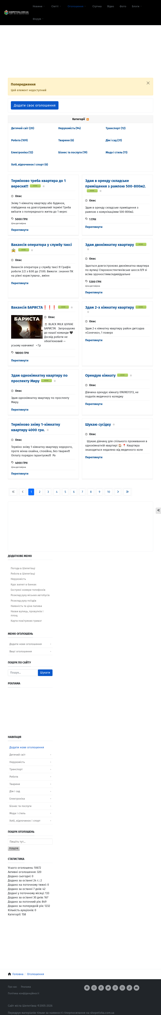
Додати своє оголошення (35, 105)
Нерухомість (69, 128)
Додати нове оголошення (25, 644)
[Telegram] (87, 988)
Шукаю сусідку (98, 424)
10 (108, 492)
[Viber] (94, 988)
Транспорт (115, 128)
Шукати (45, 672)
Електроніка (22, 152)
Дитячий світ (22, 128)
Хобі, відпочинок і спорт (29, 164)
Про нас (12, 986)
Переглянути (19, 230)
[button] (39, 6)
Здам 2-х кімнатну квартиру (109, 307)
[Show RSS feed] (87, 119)
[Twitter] (108, 988)
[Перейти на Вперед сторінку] (118, 492)
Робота (19, 140)
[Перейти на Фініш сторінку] (127, 492)
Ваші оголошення (20, 651)
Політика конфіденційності (23, 993)
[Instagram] (122, 988)
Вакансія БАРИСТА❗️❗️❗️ (33, 307)
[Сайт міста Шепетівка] (16, 13)
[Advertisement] (80, 47)
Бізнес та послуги (72, 152)
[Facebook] (101, 988)
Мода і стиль (116, 152)
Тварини (66, 140)
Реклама (26, 986)
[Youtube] (136, 988)
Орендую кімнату (100, 375)
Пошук (14, 848)
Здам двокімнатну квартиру (109, 244)
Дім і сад (114, 140)
